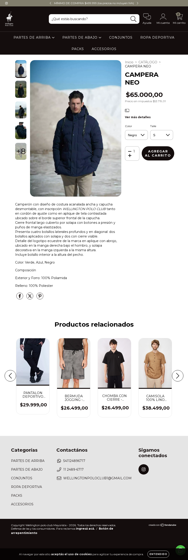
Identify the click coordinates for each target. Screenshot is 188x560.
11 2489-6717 (73, 469)
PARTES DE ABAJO (80, 37)
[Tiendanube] (162, 525)
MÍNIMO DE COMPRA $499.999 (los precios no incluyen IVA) (94, 3)
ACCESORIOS (104, 49)
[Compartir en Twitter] (30, 298)
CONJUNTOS (121, 37)
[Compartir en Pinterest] (39, 298)
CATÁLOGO (147, 62)
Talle (153, 126)
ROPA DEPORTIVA (157, 37)
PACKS (78, 49)
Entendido (158, 554)
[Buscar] (133, 19)
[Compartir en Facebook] (20, 298)
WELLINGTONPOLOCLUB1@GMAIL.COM (97, 478)
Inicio (129, 62)
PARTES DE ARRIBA (33, 37)
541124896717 (74, 461)
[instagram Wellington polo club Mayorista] (6, 3)
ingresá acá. (85, 528)
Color (128, 126)
